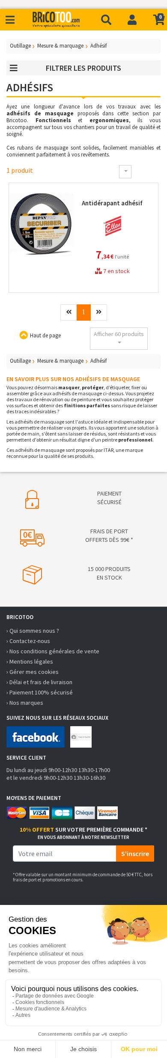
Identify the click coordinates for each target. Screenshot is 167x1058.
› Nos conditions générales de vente (52, 651)
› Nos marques (24, 702)
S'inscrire (135, 853)
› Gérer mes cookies (32, 672)
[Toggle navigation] (10, 19)
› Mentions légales (29, 661)
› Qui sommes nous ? (32, 630)
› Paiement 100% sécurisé (39, 692)
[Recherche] (106, 19)
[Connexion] (132, 19)
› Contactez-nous (28, 641)
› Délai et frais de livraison (39, 682)
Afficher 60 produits (119, 334)
